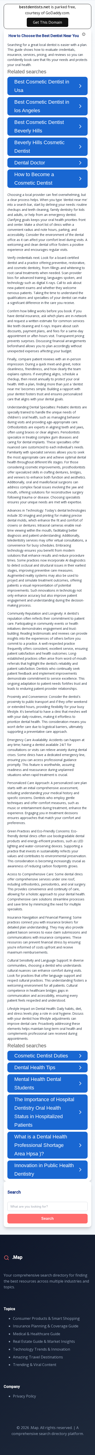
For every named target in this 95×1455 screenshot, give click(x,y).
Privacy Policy (24, 1396)
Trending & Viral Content (34, 1364)
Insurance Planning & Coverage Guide (45, 1326)
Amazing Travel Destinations (38, 1357)
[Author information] (84, 34)
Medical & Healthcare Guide (36, 1333)
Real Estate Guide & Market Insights (44, 1341)
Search (47, 1218)
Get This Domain (47, 22)
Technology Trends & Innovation (41, 1349)
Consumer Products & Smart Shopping (46, 1318)
